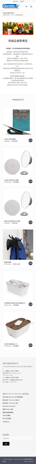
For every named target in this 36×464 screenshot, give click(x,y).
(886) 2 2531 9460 (12, 377)
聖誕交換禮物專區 (8, 412)
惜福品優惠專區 (8, 13)
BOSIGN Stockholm (9, 406)
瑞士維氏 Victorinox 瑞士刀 (11, 400)
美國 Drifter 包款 (8, 409)
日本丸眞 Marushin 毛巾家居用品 (13, 397)
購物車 (22, 1)
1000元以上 (6, 421)
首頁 (12, 15)
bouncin (31, 461)
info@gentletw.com (16, 380)
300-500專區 (6, 415)
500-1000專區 (7, 418)
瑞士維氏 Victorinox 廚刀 (10, 403)
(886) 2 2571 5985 (12, 371)
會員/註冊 (15, 1)
